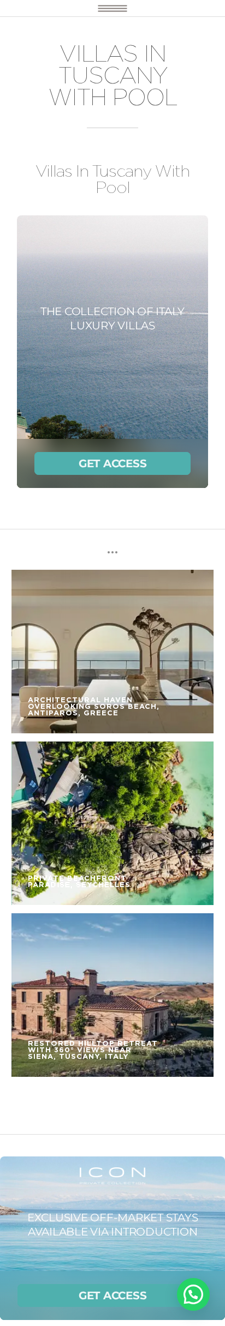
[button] (193, 1294)
